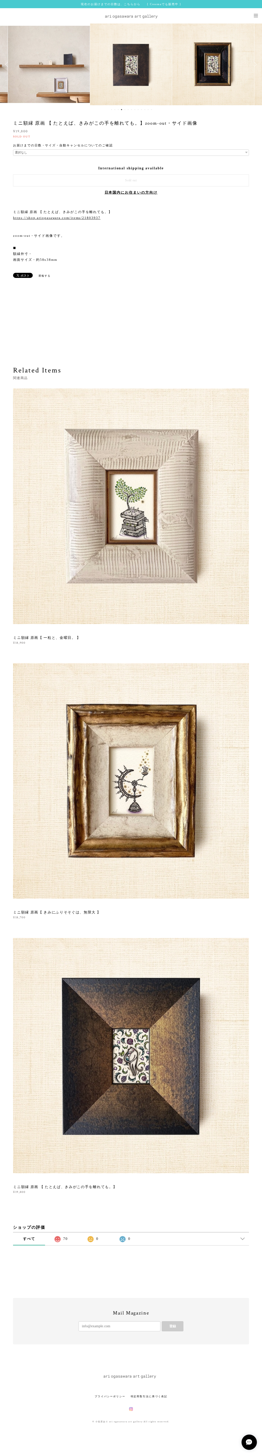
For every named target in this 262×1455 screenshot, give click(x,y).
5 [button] (124, 109)
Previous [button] (7, 64)
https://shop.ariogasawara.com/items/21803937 (56, 218)
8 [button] (134, 109)
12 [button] (148, 109)
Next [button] (254, 64)
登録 (172, 1326)
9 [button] (138, 109)
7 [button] (131, 109)
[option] (49, 64)
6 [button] (128, 109)
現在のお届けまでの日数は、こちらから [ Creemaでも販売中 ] (131, 4)
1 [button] (111, 109)
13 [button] (151, 109)
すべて (29, 1239)
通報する (44, 275)
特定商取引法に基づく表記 (149, 1396)
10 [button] (141, 109)
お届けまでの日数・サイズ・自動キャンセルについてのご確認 (63, 145)
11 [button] (144, 109)
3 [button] (118, 109)
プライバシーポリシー (110, 1396)
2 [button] (114, 109)
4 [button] (121, 109)
